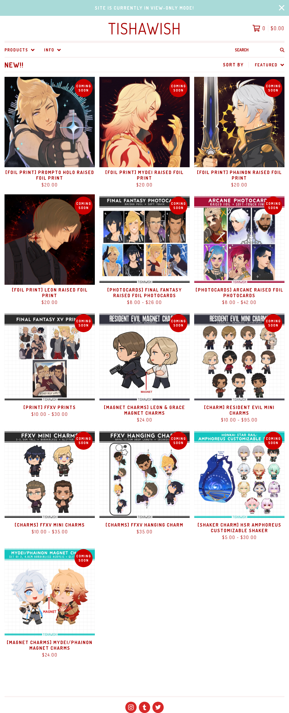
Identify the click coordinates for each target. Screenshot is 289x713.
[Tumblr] (144, 707)
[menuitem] (20, 50)
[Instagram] (131, 707)
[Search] (282, 50)
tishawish (144, 28)
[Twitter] (158, 707)
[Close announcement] (281, 8)
